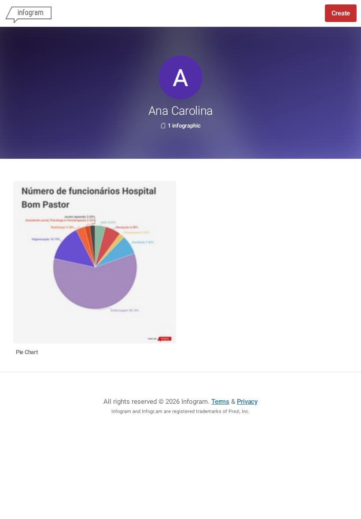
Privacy (247, 402)
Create (341, 13)
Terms (220, 402)
